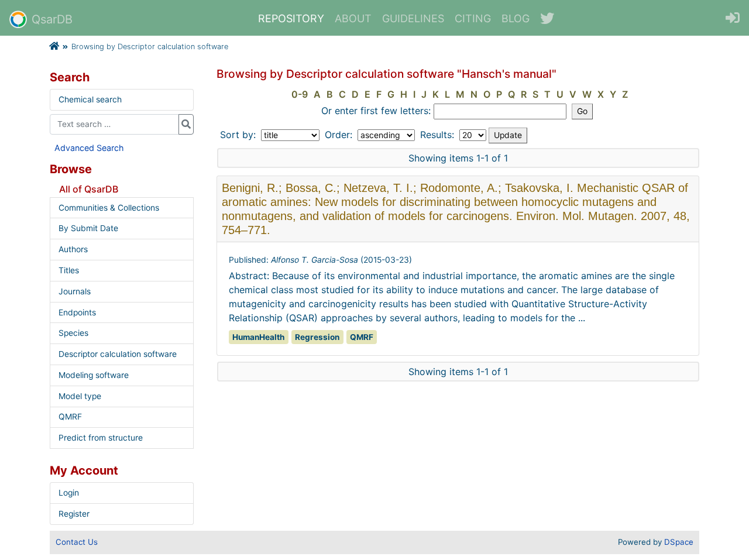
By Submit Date (88, 228)
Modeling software (94, 375)
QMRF (70, 416)
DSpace (678, 542)
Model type (80, 396)
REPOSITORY (291, 18)
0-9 (299, 94)
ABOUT (353, 18)
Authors (73, 249)
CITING (473, 18)
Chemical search (90, 99)
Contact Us (77, 542)
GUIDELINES (413, 18)
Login (69, 492)
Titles (69, 270)
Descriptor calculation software (118, 354)
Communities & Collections (109, 207)
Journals (75, 291)
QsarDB (52, 19)
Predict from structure (101, 437)
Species (73, 333)
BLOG (515, 18)
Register (74, 513)
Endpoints (77, 312)
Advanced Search (89, 148)
